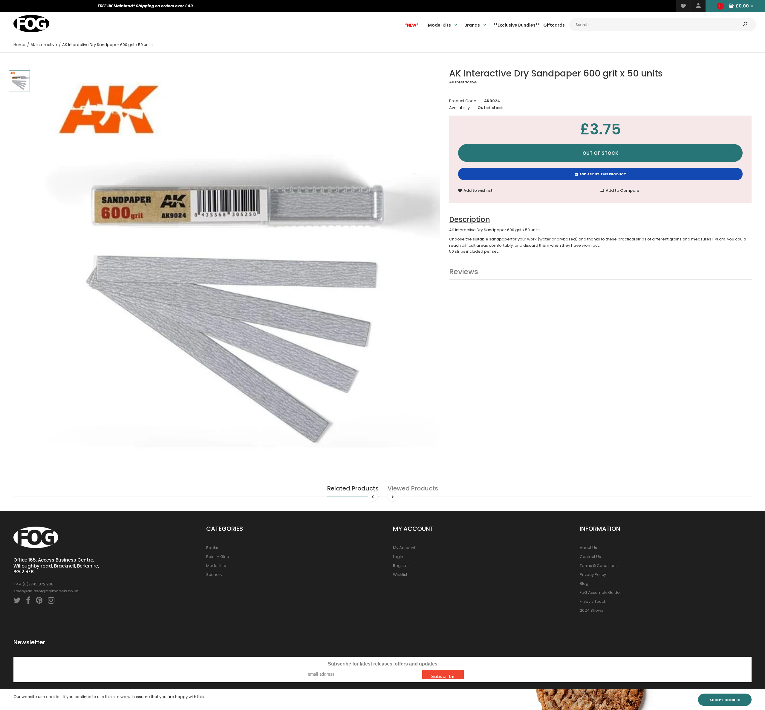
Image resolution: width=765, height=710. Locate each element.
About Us (588, 547)
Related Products (353, 488)
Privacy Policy (593, 574)
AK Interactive (463, 82)
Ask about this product (602, 174)
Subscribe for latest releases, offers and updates (382, 663)
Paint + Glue (217, 556)
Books (212, 547)
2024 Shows (591, 610)
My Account (404, 547)
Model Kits (216, 565)
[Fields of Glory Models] (31, 31)
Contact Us (590, 556)
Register (401, 565)
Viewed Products (413, 488)
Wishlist (400, 574)
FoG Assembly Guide (600, 592)
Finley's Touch (593, 601)
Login (398, 556)
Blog (584, 583)
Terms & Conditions (599, 565)
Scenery (214, 574)
